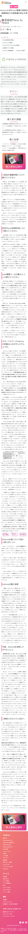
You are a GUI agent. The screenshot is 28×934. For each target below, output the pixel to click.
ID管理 (4, 853)
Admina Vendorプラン (8, 847)
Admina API (5, 869)
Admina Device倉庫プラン (9, 842)
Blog (4, 885)
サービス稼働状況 (7, 883)
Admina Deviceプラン (8, 840)
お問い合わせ (6, 878)
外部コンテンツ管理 (7, 862)
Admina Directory (7, 844)
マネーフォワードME (7, 914)
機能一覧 (5, 838)
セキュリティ (6, 858)
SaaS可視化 (5, 849)
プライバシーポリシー (8, 902)
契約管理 (5, 860)
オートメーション (7, 851)
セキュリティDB (6, 889)
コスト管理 (5, 855)
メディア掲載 (6, 881)
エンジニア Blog (6, 887)
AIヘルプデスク (6, 864)
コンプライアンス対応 (8, 866)
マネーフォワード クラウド (9, 916)
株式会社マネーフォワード (9, 911)
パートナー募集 (6, 892)
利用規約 (5, 899)
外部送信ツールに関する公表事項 (10, 904)
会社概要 (5, 876)
